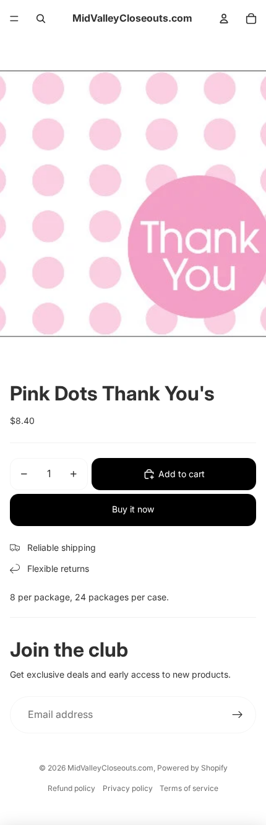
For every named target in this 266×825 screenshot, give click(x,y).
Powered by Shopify (192, 767)
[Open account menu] (224, 18)
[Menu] (14, 18)
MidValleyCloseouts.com (110, 767)
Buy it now (133, 509)
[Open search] (40, 18)
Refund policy (71, 788)
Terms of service (189, 788)
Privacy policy (128, 788)
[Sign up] (238, 715)
